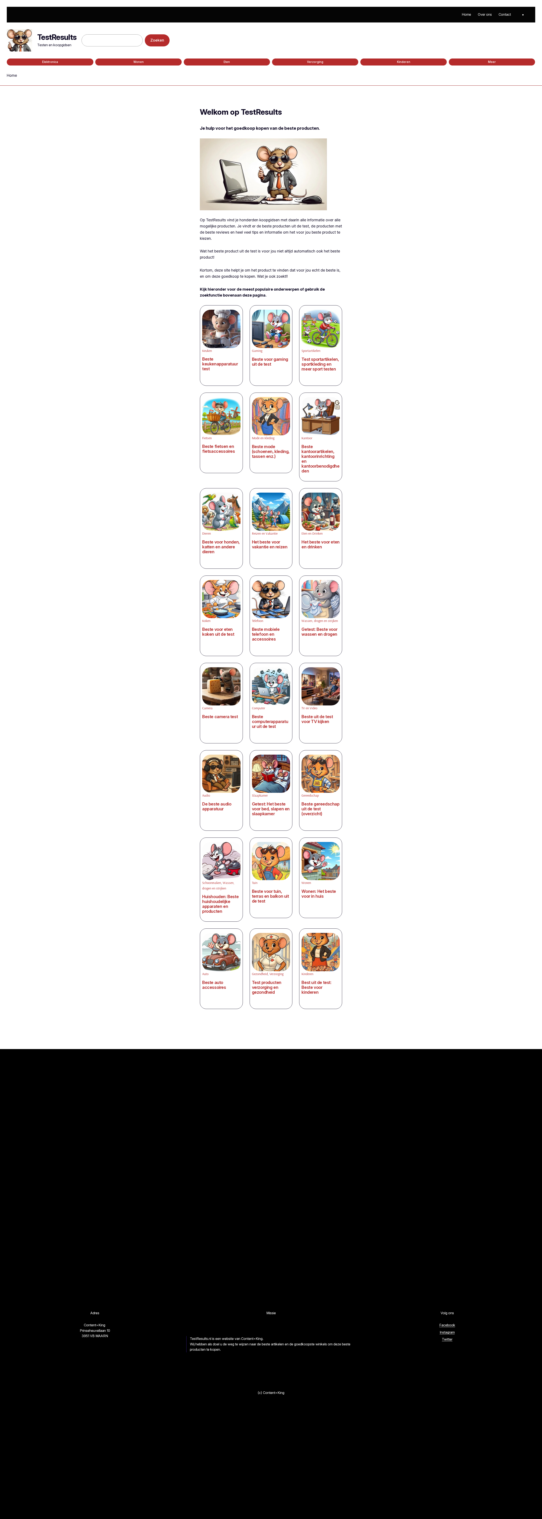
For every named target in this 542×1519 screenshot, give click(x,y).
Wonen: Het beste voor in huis (318, 894)
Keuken (207, 350)
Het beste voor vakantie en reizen (270, 544)
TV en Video (309, 708)
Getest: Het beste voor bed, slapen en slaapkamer (271, 809)
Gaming (257, 350)
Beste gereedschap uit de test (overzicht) (320, 809)
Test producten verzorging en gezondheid (266, 987)
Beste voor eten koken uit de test (218, 632)
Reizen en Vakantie (265, 533)
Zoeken (157, 40)
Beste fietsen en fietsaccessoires (218, 449)
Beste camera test (220, 716)
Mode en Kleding (263, 438)
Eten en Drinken (312, 533)
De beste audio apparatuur (216, 806)
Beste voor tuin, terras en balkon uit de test (270, 896)
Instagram (447, 1332)
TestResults (56, 37)
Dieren (206, 533)
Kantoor (306, 438)
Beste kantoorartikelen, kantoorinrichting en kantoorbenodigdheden (320, 459)
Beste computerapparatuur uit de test (270, 721)
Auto (205, 974)
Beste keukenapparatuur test (220, 364)
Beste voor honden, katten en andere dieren (221, 547)
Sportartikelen (310, 350)
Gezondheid (260, 974)
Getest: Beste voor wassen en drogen (319, 632)
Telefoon (257, 621)
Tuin (254, 883)
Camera (207, 708)
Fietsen (207, 438)
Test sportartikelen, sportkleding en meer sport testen (320, 364)
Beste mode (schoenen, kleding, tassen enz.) (270, 451)
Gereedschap (310, 795)
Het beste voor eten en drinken (320, 544)
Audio (206, 795)
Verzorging (315, 62)
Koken (206, 621)
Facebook (447, 1325)
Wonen (138, 62)
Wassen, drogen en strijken (319, 621)
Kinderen (403, 62)
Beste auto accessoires (214, 985)
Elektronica (50, 62)
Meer (492, 62)
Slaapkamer (260, 795)
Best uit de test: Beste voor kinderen (316, 987)
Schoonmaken (211, 883)
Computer (258, 708)
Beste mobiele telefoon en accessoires (266, 634)
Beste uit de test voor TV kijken (317, 719)
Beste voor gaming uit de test (270, 362)
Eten (227, 62)
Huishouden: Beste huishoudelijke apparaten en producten (220, 904)
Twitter (447, 1339)
